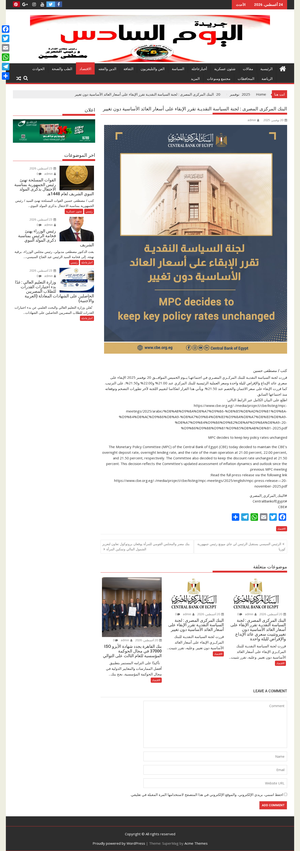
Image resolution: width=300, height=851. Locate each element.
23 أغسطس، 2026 (41, 168)
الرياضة (267, 79)
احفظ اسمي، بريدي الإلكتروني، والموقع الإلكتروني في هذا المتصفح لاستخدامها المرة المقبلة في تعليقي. (206, 794)
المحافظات (246, 79)
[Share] (5, 76)
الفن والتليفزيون (153, 69)
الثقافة (128, 69)
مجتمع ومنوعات (218, 79)
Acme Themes (196, 843)
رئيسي (89, 211)
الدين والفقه (107, 69)
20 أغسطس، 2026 (271, 614)
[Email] (5, 47)
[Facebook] (5, 29)
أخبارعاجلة (199, 69)
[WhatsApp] (5, 57)
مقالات (248, 69)
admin (252, 120)
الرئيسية (266, 69)
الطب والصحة (62, 69)
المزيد (195, 79)
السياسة (178, 69)
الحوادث (38, 69)
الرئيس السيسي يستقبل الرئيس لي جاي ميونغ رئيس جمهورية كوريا (241, 546)
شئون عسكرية (225, 69)
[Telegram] (5, 66)
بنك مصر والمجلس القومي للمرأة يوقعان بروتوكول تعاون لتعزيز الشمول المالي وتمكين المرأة (146, 546)
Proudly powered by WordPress (119, 843)
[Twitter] (5, 38)
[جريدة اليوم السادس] (150, 60)
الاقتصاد (85, 69)
